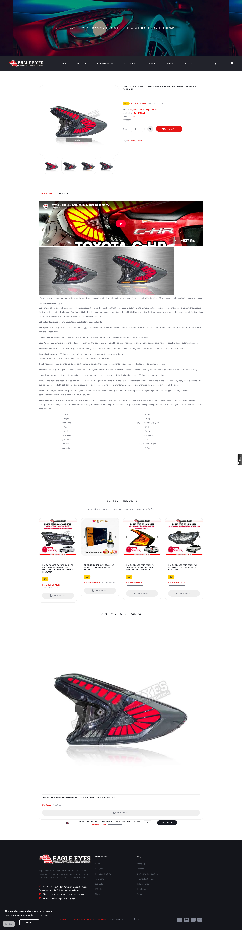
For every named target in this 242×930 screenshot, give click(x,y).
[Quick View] (43, 532)
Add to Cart (169, 129)
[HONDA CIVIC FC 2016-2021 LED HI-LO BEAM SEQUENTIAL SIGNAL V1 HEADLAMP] (184, 537)
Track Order (142, 869)
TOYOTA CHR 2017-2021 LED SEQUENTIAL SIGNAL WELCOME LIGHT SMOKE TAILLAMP (79, 797)
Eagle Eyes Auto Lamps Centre (143, 109)
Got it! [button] (29, 922)
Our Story (99, 869)
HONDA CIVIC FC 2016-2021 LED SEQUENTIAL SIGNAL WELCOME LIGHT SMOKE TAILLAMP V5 (140, 567)
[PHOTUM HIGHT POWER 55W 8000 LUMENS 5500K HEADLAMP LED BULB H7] (100, 537)
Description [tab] (45, 193)
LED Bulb (99, 884)
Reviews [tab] (63, 193)
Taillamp (140, 894)
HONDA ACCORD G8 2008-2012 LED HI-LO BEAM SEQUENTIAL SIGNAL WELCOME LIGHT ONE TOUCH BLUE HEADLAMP (57, 568)
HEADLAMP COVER (103, 874)
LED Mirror (99, 889)
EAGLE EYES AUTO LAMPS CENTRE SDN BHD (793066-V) (80, 920)
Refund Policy (143, 884)
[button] (42, 537)
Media (97, 894)
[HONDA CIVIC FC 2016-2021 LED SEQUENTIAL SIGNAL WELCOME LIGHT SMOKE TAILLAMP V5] (142, 537)
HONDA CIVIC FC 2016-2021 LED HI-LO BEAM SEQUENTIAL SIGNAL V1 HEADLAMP (183, 567)
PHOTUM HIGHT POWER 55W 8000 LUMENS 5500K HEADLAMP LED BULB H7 (99, 567)
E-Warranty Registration (147, 874)
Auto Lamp (99, 879)
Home (71, 28)
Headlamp (141, 889)
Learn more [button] (43, 915)
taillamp (131, 140)
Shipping (141, 864)
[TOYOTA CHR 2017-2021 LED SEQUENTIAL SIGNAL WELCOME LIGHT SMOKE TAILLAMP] (51, 165)
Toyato (139, 140)
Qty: (125, 129)
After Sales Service (145, 879)
